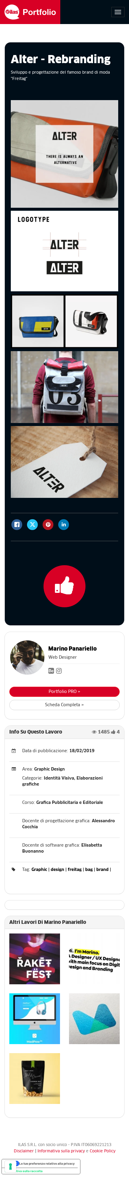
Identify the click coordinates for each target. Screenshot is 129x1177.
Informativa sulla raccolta (24, 1171)
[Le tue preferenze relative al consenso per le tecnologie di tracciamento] (10, 1166)
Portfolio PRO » (64, 692)
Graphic (39, 870)
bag (89, 870)
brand (102, 870)
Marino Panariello (72, 649)
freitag (75, 870)
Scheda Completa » (64, 705)
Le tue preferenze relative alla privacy (47, 1163)
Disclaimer (24, 1151)
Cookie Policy (103, 1151)
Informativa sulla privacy (62, 1151)
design (57, 870)
